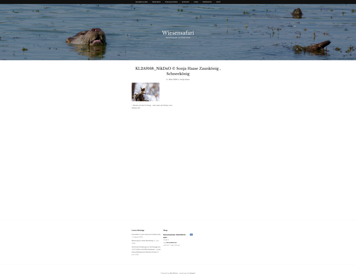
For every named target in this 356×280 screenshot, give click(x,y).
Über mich (156, 2)
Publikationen (171, 2)
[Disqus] (178, 137)
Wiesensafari (178, 33)
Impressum (207, 2)
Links (196, 2)
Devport (192, 273)
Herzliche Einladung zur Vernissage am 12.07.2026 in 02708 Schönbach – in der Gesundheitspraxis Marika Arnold (146, 249)
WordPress (174, 273)
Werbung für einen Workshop (142, 240)
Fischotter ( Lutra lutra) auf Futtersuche (146, 234)
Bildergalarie (142, 2)
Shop (218, 2)
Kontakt (185, 2)
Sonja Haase (185, 79)
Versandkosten (171, 242)
